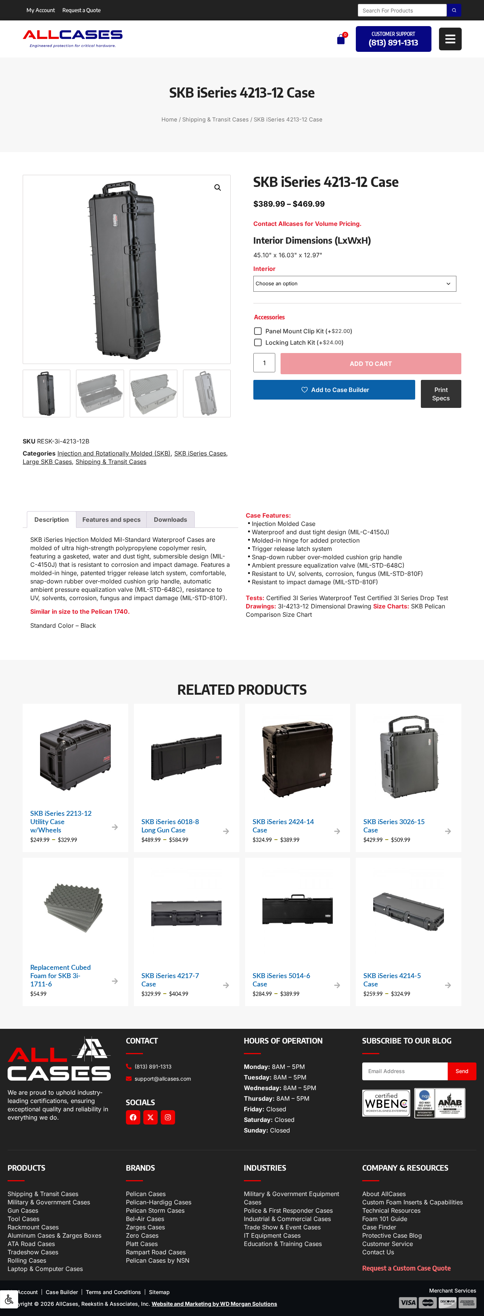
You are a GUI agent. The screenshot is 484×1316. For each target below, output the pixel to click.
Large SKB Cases (47, 461)
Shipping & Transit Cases (215, 119)
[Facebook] (133, 1117)
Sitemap (159, 1292)
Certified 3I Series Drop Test (407, 598)
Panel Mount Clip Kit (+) (308, 331)
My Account (40, 10)
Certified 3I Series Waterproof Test (315, 598)
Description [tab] (51, 519)
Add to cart (371, 363)
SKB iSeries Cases (200, 453)
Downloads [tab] (170, 519)
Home (169, 119)
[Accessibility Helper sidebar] (9, 1299)
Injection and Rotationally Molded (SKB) (114, 453)
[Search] (454, 10)
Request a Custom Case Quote (406, 1267)
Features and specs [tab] (111, 519)
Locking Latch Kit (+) (304, 342)
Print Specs (441, 394)
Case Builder (62, 1292)
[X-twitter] (150, 1117)
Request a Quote (81, 10)
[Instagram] (168, 1117)
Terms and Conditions (113, 1292)
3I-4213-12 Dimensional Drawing (324, 606)
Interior (264, 269)
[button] (218, 187)
